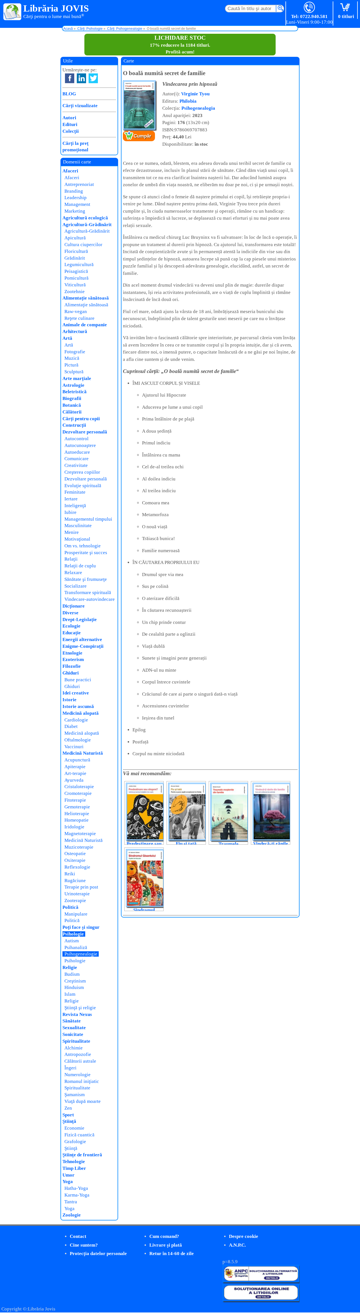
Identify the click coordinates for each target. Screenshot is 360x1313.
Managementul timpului (88, 519)
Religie (69, 967)
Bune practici (77, 679)
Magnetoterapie (80, 833)
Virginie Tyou (195, 93)
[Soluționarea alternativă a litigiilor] (260, 1280)
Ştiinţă (69, 1121)
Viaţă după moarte (82, 1101)
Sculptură (74, 371)
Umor (68, 1175)
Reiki (69, 873)
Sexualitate (74, 1027)
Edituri (69, 124)
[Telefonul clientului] (309, 7)
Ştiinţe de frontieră (82, 1154)
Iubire (70, 512)
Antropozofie (77, 1054)
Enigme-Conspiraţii (83, 646)
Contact (78, 1236)
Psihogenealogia (198, 108)
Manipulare (75, 914)
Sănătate (71, 1021)
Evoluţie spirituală (82, 485)
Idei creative (75, 693)
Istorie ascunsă (78, 706)
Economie (74, 1128)
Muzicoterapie (78, 847)
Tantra (70, 1201)
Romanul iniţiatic (81, 1081)
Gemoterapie (77, 807)
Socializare (75, 586)
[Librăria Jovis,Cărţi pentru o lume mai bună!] (12, 12)
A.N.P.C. (237, 1245)
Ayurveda (74, 780)
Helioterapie (76, 813)
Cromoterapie (78, 793)
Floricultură (76, 251)
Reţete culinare (79, 318)
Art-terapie (75, 773)
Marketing (74, 211)
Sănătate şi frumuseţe (85, 579)
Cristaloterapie (79, 786)
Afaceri (70, 171)
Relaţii (71, 559)
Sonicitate (72, 1034)
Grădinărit (74, 258)
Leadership (75, 197)
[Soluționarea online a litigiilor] (260, 1299)
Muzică (71, 358)
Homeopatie (76, 820)
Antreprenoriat (79, 184)
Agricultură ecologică (85, 218)
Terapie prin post (81, 887)
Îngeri (70, 1068)
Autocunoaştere (80, 445)
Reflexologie (77, 867)
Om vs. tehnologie (82, 545)
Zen (68, 1108)
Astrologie (73, 385)
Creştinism (75, 981)
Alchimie (73, 1048)
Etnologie (72, 653)
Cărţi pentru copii (81, 418)
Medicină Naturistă (82, 753)
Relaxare (73, 572)
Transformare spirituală (87, 592)
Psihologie (73, 934)
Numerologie (77, 1074)
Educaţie (71, 632)
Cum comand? (164, 1236)
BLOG (69, 93)
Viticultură (75, 284)
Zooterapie (75, 900)
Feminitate (75, 492)
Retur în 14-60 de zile (171, 1253)
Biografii (71, 398)
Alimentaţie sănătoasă (85, 298)
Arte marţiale (76, 378)
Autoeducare (77, 452)
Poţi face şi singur (81, 927)
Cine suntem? (84, 1245)
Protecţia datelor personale (98, 1253)
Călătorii (72, 412)
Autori (69, 117)
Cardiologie (76, 720)
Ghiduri (70, 673)
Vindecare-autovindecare (89, 599)
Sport (68, 1115)
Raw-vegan (75, 311)
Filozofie (71, 666)
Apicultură (75, 237)
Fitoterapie (75, 800)
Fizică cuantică (79, 1134)
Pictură (71, 365)
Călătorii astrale (80, 1061)
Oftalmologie (77, 740)
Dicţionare (73, 606)
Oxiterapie (75, 860)
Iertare (71, 499)
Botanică (71, 405)
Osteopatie (75, 853)
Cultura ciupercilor (83, 244)
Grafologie (75, 1141)
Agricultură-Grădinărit (87, 224)
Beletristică (74, 391)
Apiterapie (75, 766)
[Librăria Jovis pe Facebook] (69, 78)
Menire (71, 532)
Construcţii (74, 425)
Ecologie (71, 626)
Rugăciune (75, 880)
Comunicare (76, 458)
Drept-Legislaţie (79, 619)
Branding (73, 191)
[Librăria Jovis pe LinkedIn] (81, 78)
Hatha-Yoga (76, 1188)
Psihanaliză (75, 947)
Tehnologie (73, 1161)
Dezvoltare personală (84, 432)
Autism (71, 940)
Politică (70, 907)
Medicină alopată (80, 713)
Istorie (69, 699)
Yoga (67, 1181)
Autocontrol (76, 438)
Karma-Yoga (76, 1195)
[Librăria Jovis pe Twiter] (93, 78)
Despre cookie (243, 1236)
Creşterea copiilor (82, 472)
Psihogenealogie (80, 954)
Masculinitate (78, 525)
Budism (72, 974)
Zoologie (71, 1215)
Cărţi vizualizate (80, 105)
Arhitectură (74, 331)
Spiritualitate (76, 1041)
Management (77, 204)
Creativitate (76, 465)
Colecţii (70, 131)
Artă (67, 338)
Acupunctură (77, 760)
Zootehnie (74, 291)
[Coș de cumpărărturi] (346, 7)
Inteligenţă (75, 505)
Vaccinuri (74, 746)
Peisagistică (76, 271)
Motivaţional (77, 539)
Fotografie (74, 351)
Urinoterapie (77, 893)
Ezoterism (73, 659)
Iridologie (74, 826)
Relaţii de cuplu (80, 565)
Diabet (71, 726)
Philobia (188, 101)
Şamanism (74, 1094)
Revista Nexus (77, 1014)
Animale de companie (84, 324)
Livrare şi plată (165, 1245)
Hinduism (74, 987)
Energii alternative (82, 639)
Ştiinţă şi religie (80, 1007)
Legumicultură (79, 264)
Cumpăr (142, 136)
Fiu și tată (186, 843)
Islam (69, 994)
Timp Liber (74, 1168)
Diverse (70, 612)
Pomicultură (76, 278)
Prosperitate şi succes (85, 552)
